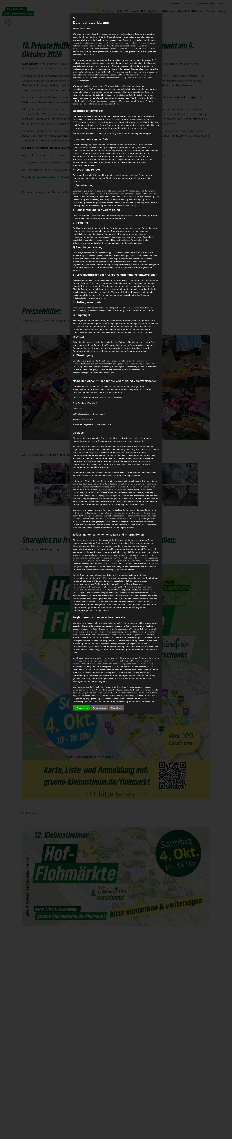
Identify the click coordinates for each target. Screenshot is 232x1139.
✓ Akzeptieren (81, 708)
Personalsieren (99, 708)
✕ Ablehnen (116, 708)
